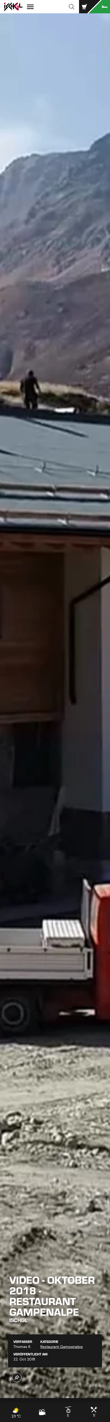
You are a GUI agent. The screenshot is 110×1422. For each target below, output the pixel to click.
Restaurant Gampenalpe (61, 1346)
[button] (71, 6)
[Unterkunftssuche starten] (99, 6)
